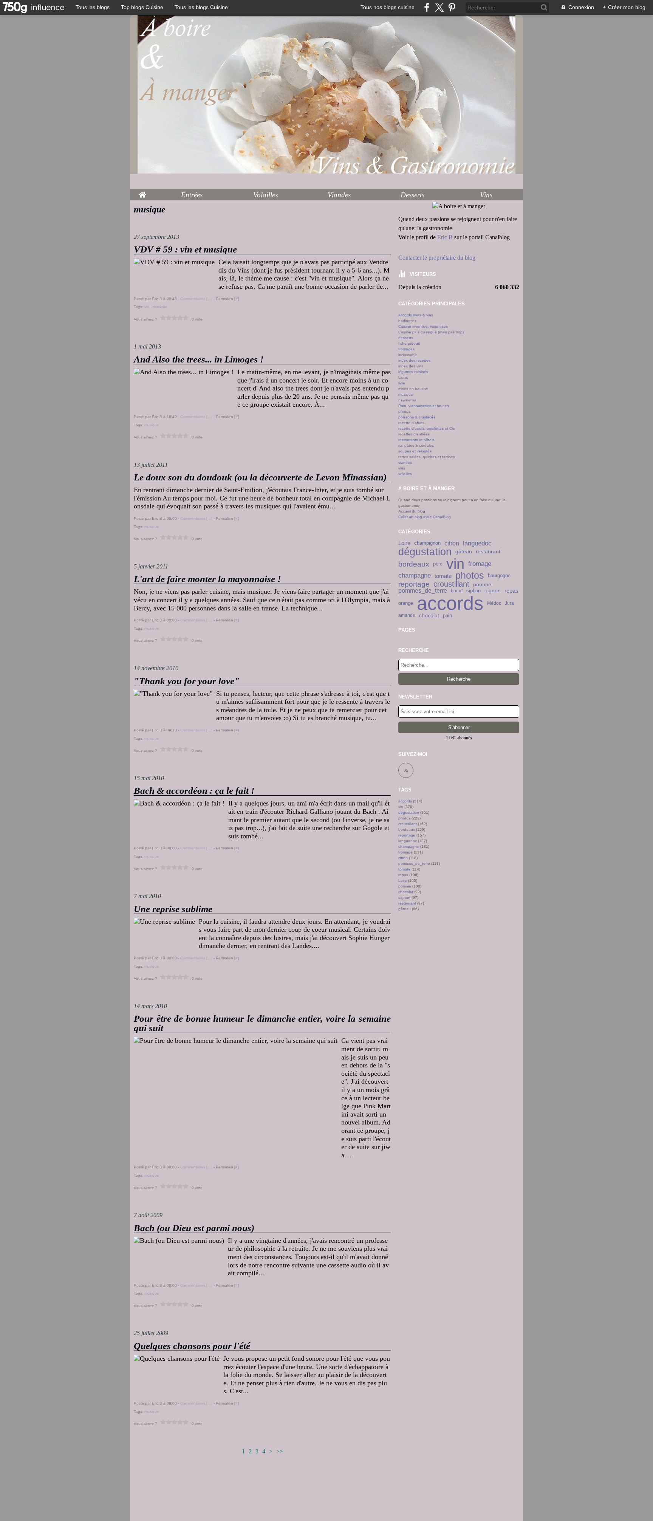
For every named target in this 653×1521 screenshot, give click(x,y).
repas (511, 591)
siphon (473, 591)
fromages (406, 349)
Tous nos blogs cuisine (388, 7)
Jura (509, 603)
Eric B (445, 237)
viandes (405, 462)
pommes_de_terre (422, 591)
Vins (486, 194)
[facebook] (427, 7)
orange (405, 603)
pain (447, 615)
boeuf (457, 591)
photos (404, 411)
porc (438, 564)
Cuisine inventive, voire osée (423, 326)
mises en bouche (413, 389)
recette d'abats (411, 423)
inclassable (408, 355)
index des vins (410, 366)
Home (142, 193)
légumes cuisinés (413, 372)
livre (401, 383)
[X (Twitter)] (439, 7)
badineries (407, 321)
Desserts (412, 194)
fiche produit (409, 343)
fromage (479, 564)
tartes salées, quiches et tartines (426, 457)
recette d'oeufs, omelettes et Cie (426, 428)
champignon (427, 543)
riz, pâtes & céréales (416, 445)
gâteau (463, 551)
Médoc (494, 603)
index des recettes (414, 360)
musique (405, 394)
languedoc (477, 543)
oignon (492, 590)
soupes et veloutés (415, 451)
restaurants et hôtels (416, 440)
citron (451, 544)
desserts (405, 338)
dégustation (425, 552)
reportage (414, 584)
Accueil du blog (411, 511)
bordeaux (413, 564)
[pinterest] (451, 7)
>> (279, 1451)
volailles (405, 474)
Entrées (192, 194)
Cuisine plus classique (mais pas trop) (431, 332)
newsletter (407, 400)
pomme (482, 584)
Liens (403, 377)
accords (450, 603)
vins (401, 468)
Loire (404, 543)
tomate (443, 576)
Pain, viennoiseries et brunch (423, 406)
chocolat (429, 615)
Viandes (339, 194)
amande (406, 615)
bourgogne (499, 575)
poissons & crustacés (416, 417)
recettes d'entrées (414, 434)
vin (455, 564)
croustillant (451, 584)
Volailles (265, 194)
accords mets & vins (415, 315)
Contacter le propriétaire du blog (436, 257)
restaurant (488, 551)
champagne (414, 576)
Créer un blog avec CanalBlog (424, 517)
